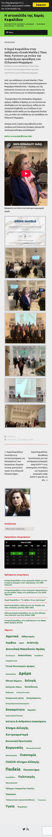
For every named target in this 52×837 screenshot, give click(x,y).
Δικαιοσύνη (11, 674)
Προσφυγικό (11, 783)
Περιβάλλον (10, 777)
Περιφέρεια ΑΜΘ (25, 439)
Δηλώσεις (11, 436)
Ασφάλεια (38, 655)
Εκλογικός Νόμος (14, 687)
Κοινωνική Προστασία (19, 741)
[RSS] (28, 829)
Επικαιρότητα (15, 709)
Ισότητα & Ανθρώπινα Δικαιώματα (26, 721)
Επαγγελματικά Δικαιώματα (17, 703)
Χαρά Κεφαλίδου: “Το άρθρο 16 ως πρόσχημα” (25, 600)
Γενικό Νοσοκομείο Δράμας (20, 666)
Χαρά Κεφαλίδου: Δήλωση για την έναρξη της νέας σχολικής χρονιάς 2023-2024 (24, 606)
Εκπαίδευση (31, 687)
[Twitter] (24, 829)
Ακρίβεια (11, 642)
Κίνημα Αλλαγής (17, 728)
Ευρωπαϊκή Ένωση (14, 716)
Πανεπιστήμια (31, 769)
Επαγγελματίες (33, 698)
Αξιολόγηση (10, 655)
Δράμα (25, 673)
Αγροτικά (12, 636)
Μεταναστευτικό (33, 748)
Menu (11, 32)
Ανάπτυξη (11, 439)
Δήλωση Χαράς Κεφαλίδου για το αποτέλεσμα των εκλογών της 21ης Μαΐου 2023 (24, 614)
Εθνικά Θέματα (14, 681)
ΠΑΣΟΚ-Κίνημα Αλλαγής (22, 761)
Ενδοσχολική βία (23, 692)
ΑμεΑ (21, 643)
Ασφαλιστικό (11, 661)
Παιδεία (13, 769)
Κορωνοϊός (14, 747)
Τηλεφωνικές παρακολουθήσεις (20, 800)
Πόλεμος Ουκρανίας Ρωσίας (20, 788)
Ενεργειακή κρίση (15, 698)
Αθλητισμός (28, 636)
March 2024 (26, 542)
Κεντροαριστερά (17, 734)
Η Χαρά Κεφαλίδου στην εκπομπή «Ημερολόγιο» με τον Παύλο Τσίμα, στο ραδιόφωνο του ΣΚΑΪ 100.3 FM (26, 592)
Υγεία (10, 806)
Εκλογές (30, 680)
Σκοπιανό (11, 794)
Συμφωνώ (41, 4)
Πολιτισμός (26, 776)
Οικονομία (28, 755)
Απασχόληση (24, 655)
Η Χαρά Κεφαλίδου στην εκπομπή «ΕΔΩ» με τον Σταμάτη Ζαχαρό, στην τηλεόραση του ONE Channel (25, 583)
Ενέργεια (10, 692)
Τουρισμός (42, 800)
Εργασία (32, 710)
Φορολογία (22, 807)
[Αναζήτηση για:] (19, 529)
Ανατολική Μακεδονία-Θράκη (25, 649)
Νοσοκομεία (11, 755)
